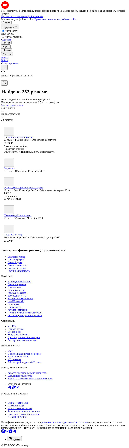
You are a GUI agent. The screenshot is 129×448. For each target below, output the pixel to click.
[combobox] (15, 78)
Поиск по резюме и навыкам (16, 75)
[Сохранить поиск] (4, 83)
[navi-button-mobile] (4, 67)
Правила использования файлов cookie (55, 19)
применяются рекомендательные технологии (63, 422)
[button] (4, 57)
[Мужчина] (9, 131)
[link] (6, 50)
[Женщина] (9, 229)
